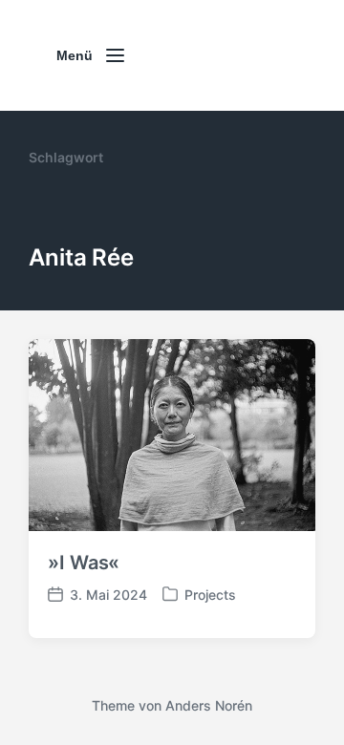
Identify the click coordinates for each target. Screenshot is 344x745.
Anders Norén (208, 705)
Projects (210, 594)
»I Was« (83, 562)
